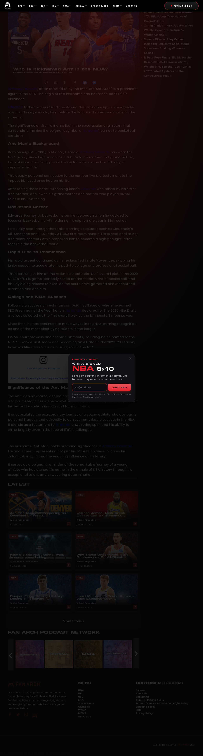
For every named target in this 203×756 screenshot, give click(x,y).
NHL (54, 5)
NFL (20, 5)
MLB (42, 5)
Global (79, 5)
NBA (31, 5)
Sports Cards (99, 5)
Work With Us (183, 5)
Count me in (119, 387)
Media (116, 5)
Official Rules (112, 394)
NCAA (66, 5)
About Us (131, 5)
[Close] (130, 358)
